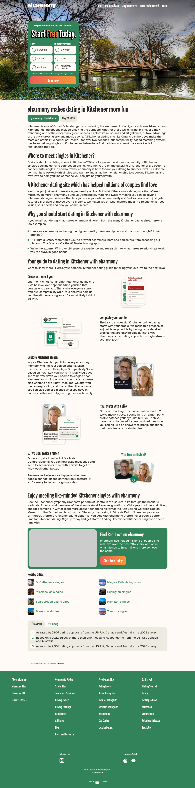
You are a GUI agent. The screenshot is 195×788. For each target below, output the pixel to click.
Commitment (148, 713)
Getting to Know (149, 700)
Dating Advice (112, 5)
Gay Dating (104, 720)
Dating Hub (147, 679)
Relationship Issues (151, 720)
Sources (38, 624)
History (55, 624)
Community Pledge (64, 679)
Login (164, 5)
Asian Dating (104, 713)
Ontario (52, 664)
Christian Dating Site (108, 707)
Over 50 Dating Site (108, 700)
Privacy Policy (62, 700)
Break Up (146, 727)
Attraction (147, 707)
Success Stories (19, 700)
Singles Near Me (129, 5)
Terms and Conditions (65, 693)
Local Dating (42, 664)
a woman (42, 49)
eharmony (32, 664)
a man (40, 58)
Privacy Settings (63, 707)
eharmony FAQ (18, 693)
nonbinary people (66, 67)
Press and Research (149, 5)
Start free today (113, 561)
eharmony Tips (19, 686)
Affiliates (59, 720)
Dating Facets (105, 686)
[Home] (42, 5)
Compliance (60, 713)
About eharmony (20, 679)
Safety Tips (60, 686)
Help (57, 727)
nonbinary (42, 67)
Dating (145, 693)
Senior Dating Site (107, 693)
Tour (100, 5)
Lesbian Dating (105, 727)
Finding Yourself (149, 686)
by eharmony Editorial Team (43, 118)
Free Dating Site (106, 679)
